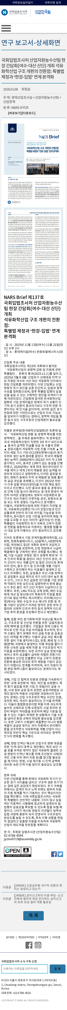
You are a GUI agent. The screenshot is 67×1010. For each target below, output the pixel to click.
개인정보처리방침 (26, 937)
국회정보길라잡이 (22, 2)
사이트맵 (56, 937)
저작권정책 (43, 937)
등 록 (57, 969)
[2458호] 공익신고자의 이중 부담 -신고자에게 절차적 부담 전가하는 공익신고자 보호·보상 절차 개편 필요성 (38, 899)
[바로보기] (15, 113)
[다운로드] (29, 113)
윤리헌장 (10, 937)
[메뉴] (6, 28)
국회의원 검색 (53, 2)
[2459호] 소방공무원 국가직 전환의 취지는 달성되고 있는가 (38, 887)
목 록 (33, 915)
